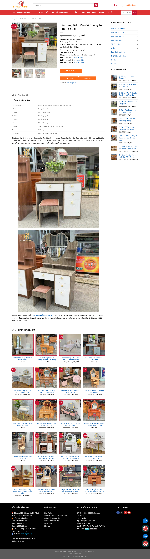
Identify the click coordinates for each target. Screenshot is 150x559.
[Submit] (96, 5)
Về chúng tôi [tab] (23, 95)
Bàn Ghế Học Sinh (118, 52)
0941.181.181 (79, 60)
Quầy (113, 48)
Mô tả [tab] (14, 95)
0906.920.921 (31, 539)
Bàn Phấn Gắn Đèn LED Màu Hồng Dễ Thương (70, 424)
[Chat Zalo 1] (145, 520)
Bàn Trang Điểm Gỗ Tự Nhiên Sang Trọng (94, 391)
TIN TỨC (110, 12)
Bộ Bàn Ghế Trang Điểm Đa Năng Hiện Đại (70, 391)
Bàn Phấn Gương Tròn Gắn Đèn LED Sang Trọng (23, 391)
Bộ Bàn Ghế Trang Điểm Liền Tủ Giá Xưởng (22, 358)
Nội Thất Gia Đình (25, 19)
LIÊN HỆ (101, 12)
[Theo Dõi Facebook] (118, 512)
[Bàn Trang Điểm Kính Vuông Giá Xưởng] (94, 345)
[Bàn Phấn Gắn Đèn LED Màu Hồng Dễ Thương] (70, 410)
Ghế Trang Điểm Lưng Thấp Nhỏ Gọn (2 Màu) (22, 424)
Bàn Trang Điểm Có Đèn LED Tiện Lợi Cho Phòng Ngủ (46, 457)
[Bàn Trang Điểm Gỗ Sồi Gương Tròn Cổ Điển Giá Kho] (94, 476)
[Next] (53, 45)
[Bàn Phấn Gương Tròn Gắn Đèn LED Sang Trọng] (23, 377)
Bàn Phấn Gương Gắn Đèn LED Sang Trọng (94, 457)
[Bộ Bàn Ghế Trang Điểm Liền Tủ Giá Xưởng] (23, 345)
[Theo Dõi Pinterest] (125, 512)
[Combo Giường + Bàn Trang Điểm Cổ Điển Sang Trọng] (70, 345)
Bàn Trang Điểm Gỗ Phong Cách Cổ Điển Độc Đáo (46, 391)
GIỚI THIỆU (91, 12)
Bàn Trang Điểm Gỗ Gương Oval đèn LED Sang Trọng (70, 457)
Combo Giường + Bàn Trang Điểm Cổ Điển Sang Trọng (70, 358)
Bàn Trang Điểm (37, 19)
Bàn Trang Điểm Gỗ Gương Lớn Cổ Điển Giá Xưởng (46, 490)
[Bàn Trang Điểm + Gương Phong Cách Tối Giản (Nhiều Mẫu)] (23, 476)
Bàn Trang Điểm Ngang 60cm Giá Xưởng (22, 457)
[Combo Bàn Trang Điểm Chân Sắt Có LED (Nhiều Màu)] (70, 476)
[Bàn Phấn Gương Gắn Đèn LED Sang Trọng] (94, 443)
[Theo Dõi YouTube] (129, 512)
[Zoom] (14, 65)
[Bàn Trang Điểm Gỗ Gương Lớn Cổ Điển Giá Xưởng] (46, 476)
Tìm (134, 12)
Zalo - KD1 (69, 78)
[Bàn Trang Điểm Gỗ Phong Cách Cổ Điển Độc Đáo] (46, 377)
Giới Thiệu (48, 513)
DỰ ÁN (74, 12)
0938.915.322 (131, 5)
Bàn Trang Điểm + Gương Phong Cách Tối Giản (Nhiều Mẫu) (22, 491)
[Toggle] (137, 28)
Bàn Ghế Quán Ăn (117, 36)
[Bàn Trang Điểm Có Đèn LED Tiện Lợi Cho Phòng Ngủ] (46, 443)
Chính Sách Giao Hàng (52, 518)
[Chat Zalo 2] (145, 536)
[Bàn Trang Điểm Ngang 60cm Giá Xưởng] (23, 443)
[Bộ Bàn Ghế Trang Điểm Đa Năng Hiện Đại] (70, 377)
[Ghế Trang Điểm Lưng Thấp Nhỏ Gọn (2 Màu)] (23, 410)
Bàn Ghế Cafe (116, 40)
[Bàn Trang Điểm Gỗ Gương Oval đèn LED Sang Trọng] (70, 443)
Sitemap (47, 526)
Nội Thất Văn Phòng (118, 28)
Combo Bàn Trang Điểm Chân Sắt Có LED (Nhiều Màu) (70, 490)
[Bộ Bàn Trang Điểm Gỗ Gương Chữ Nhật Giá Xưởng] (46, 345)
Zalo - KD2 (87, 78)
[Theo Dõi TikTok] (121, 512)
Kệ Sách (114, 60)
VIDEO (81, 12)
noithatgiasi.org (26, 534)
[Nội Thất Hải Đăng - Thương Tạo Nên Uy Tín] (21, 5)
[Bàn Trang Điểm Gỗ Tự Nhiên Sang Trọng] (94, 377)
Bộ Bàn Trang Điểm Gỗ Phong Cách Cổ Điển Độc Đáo (94, 424)
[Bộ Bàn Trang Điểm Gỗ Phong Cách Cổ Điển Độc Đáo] (94, 410)
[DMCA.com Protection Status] (91, 529)
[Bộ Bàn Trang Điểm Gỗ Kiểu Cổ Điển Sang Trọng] (46, 410)
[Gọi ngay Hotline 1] (145, 528)
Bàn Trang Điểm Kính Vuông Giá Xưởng (94, 358)
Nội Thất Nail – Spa (118, 56)
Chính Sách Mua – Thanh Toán (55, 515)
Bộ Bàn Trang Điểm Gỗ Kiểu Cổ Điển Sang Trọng (46, 424)
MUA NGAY (71, 71)
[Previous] (15, 45)
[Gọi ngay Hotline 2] (145, 543)
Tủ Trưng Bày (116, 44)
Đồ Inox (114, 64)
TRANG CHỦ (43, 12)
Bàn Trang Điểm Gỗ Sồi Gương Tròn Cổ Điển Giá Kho (94, 490)
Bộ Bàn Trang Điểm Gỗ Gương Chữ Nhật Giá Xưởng (46, 358)
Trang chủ (15, 19)
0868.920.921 (79, 57)
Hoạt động (48, 523)
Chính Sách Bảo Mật (51, 521)
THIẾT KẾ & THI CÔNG (59, 12)
